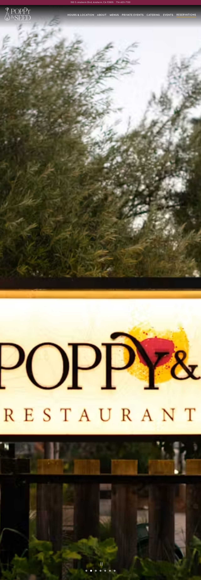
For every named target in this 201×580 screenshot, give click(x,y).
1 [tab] (86, 570)
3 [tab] (95, 570)
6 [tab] (109, 570)
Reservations (186, 15)
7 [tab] (114, 570)
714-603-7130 (123, 2)
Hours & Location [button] (81, 15)
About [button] (102, 15)
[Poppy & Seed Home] (18, 15)
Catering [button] (153, 15)
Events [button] (168, 15)
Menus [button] (114, 15)
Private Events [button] (133, 15)
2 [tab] (91, 570)
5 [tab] (105, 570)
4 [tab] (100, 570)
